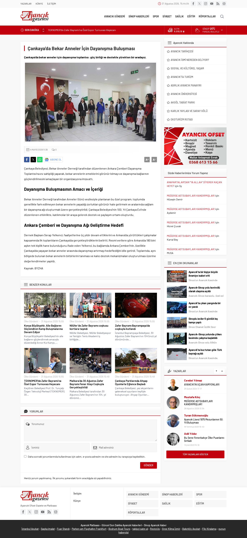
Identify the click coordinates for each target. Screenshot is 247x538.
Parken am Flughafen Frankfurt (89, 528)
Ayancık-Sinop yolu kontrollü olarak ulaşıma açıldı (204, 289)
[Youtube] (211, 3)
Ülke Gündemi (31, 321)
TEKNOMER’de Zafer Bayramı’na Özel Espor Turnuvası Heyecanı (82, 30)
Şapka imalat (48, 528)
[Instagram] (205, 3)
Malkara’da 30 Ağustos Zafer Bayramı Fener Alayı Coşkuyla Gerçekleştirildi (87, 384)
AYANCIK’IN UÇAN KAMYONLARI (202, 384)
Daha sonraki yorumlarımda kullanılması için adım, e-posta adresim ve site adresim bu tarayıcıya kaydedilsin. (86, 456)
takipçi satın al (140, 528)
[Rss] (217, 3)
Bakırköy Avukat (191, 528)
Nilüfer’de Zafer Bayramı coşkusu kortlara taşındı (89, 327)
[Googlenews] (224, 3)
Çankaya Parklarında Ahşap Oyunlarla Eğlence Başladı (131, 382)
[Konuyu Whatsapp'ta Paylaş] (39, 159)
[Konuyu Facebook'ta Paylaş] (26, 159)
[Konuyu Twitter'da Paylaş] (33, 159)
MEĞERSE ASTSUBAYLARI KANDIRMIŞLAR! (191, 195)
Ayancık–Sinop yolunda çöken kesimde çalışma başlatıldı (205, 336)
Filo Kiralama (209, 528)
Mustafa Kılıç (192, 397)
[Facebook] (193, 3)
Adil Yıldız (190, 433)
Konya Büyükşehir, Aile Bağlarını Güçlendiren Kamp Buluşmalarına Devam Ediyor (43, 329)
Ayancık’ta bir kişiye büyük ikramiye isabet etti (203, 273)
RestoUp (155, 528)
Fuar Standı (63, 528)
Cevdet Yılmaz (193, 380)
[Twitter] (199, 3)
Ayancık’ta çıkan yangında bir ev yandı (205, 305)
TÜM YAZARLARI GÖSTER (195, 454)
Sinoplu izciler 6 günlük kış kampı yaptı (203, 320)
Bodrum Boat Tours (119, 528)
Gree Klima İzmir (171, 528)
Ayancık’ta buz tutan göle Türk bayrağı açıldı (205, 351)
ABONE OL (56, 159)
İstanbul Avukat (30, 528)
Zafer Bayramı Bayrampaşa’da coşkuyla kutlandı (132, 327)
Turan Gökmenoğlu (196, 415)
